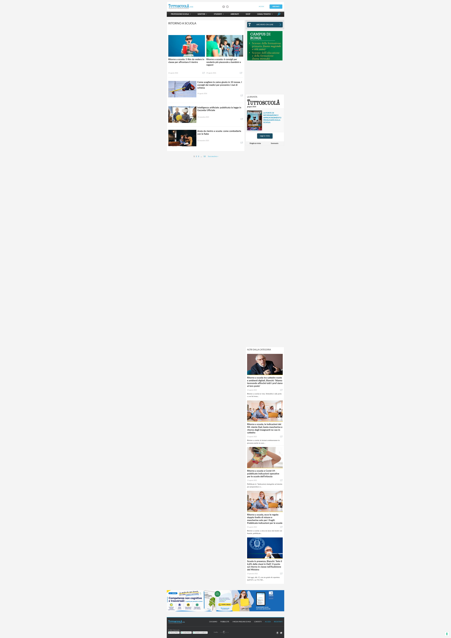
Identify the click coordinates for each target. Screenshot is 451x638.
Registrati (278, 622)
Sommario (274, 143)
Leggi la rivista (265, 136)
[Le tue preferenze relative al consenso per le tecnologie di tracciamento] (447, 634)
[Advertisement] (264, 77)
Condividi (203, 73)
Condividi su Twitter (227, 6)
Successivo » (213, 156)
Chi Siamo (213, 622)
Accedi (261, 6)
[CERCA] (278, 14)
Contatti (258, 622)
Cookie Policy (187, 632)
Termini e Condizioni (201, 632)
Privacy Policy (175, 632)
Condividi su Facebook (223, 6)
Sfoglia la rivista (255, 143)
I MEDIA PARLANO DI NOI (241, 622)
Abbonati (276, 6)
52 (205, 156)
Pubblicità (224, 622)
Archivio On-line (264, 25)
